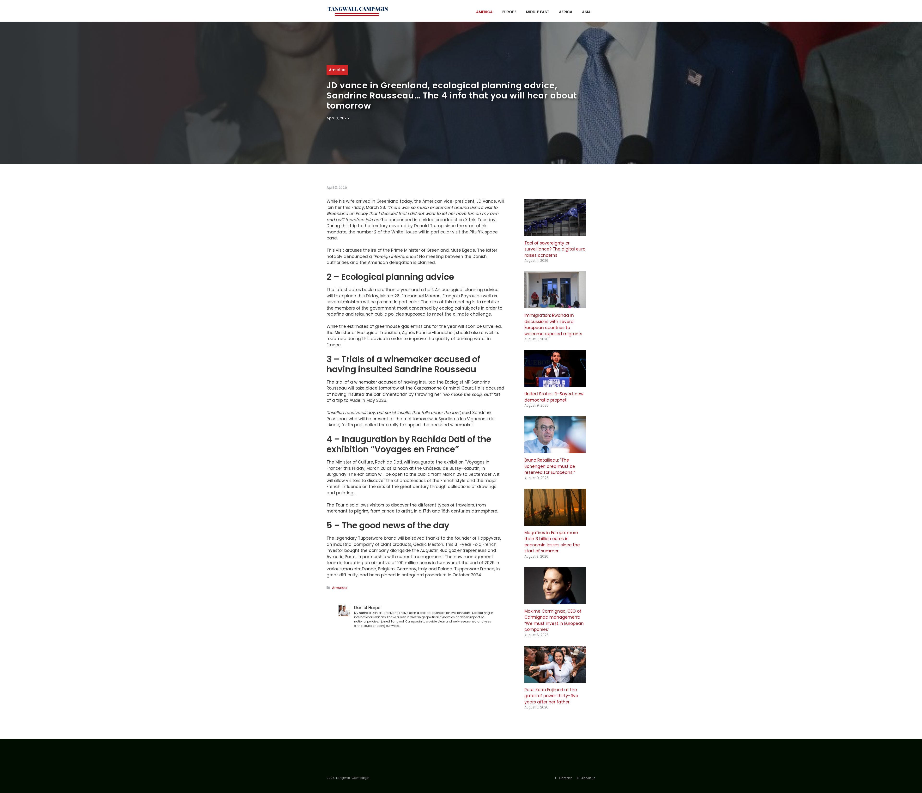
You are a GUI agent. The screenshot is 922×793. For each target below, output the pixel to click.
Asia (586, 11)
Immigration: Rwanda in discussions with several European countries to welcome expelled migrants (553, 324)
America (484, 11)
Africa (565, 11)
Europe (509, 11)
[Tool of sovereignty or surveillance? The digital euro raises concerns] (555, 233)
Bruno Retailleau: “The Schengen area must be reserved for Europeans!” (549, 466)
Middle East (537, 11)
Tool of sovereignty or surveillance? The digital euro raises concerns (554, 249)
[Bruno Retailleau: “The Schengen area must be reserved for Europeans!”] (555, 450)
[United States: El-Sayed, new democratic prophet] (555, 384)
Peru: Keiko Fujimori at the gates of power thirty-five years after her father (551, 696)
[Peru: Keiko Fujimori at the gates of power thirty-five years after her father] (555, 679)
